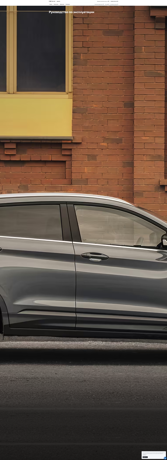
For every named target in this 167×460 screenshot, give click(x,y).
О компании (68, 4)
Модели (50, 4)
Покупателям (56, 4)
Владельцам (62, 4)
